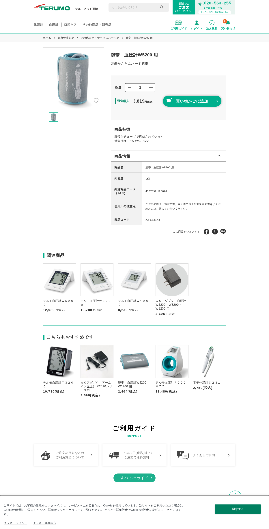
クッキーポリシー (68, 509)
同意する (238, 508)
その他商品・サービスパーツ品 (100, 37)
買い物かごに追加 (192, 101)
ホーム (47, 37)
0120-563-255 (217, 3)
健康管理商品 (66, 37)
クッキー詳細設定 (116, 509)
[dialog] (134, 512)
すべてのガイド (134, 478)
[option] (73, 78)
